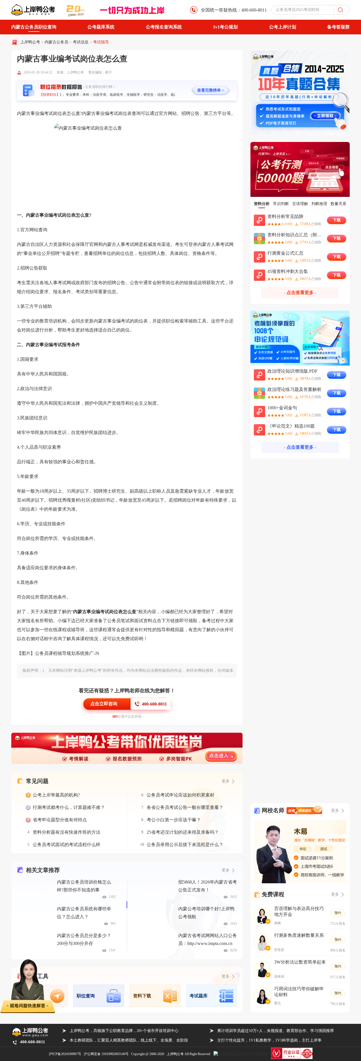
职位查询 (86, 995)
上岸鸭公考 (30, 42)
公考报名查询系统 (164, 27)
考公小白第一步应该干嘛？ (174, 819)
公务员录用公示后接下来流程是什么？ (185, 844)
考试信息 (81, 42)
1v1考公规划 (225, 27)
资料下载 (142, 995)
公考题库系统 (101, 27)
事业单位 (32, 253)
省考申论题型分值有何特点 (60, 819)
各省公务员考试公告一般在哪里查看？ (185, 807)
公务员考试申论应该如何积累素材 (180, 795)
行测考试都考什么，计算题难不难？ (69, 807)
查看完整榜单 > (210, 90)
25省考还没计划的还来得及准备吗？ (183, 832)
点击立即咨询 (103, 703)
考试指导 (101, 42)
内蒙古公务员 (57, 42)
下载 (337, 220)
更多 (226, 870)
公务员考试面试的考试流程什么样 (66, 844)
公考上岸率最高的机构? (56, 795)
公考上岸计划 (282, 27)
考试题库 (199, 995)
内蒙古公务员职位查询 (33, 27)
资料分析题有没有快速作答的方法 (66, 832)
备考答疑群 (338, 27)
